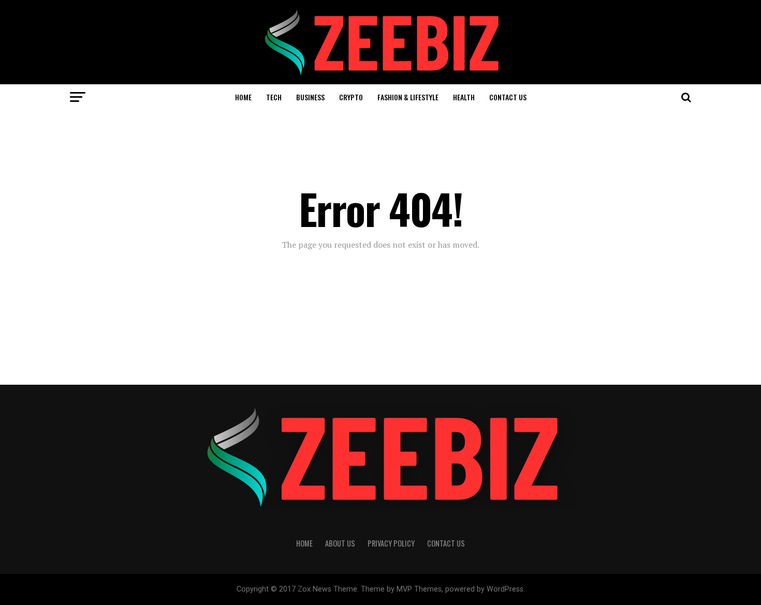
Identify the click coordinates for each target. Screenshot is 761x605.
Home (243, 97)
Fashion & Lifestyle (407, 97)
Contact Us (507, 97)
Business (310, 97)
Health (464, 97)
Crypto (351, 97)
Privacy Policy (391, 543)
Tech (274, 97)
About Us (340, 543)
